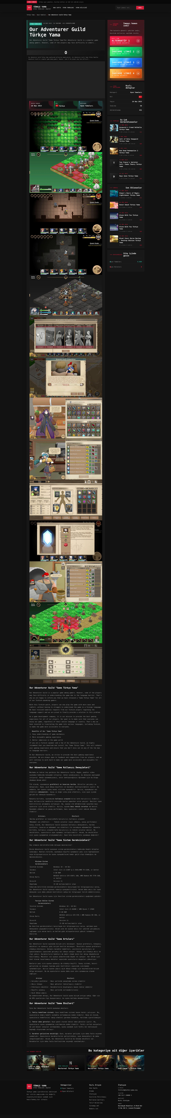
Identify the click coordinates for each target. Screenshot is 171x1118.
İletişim (92, 1094)
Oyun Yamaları (68, 7)
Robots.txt (93, 1109)
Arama (91, 1091)
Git (141, 132)
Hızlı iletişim (123, 1100)
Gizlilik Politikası (97, 1097)
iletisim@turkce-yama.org (127, 1090)
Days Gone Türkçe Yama (128, 176)
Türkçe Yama (31, 15)
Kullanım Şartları (96, 1100)
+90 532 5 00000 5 (125, 1095)
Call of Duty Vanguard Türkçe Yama (38, 1067)
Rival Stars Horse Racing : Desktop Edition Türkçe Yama (130, 240)
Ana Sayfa (57, 7)
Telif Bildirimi (96, 1103)
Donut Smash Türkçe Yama (129, 205)
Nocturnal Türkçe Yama (68, 1068)
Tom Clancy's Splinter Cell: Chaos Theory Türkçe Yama (130, 164)
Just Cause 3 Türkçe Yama (129, 1068)
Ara (140, 8)
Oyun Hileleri (81, 7)
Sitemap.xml (94, 1106)
